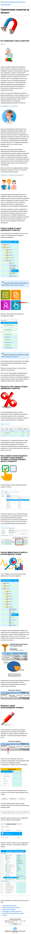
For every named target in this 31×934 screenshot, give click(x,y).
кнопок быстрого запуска (17, 285)
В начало (4, 915)
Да (21, 920)
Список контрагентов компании (11, 907)
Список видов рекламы (9, 909)
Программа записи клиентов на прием (13, 913)
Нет (24, 920)
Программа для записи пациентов (11, 911)
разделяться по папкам (11, 356)
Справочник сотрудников (9, 905)
